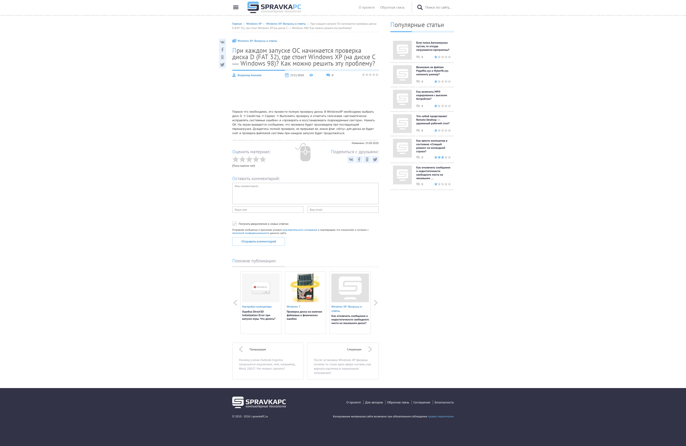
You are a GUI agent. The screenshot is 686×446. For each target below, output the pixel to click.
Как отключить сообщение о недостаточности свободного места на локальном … (433, 173)
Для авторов (374, 402)
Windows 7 (293, 306)
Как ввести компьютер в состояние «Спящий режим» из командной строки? (431, 146)
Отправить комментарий (258, 241)
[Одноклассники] (222, 57)
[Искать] (420, 7)
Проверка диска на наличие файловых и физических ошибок (304, 315)
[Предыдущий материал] (235, 302)
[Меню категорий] (235, 7)
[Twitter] (222, 64)
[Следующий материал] (375, 302)
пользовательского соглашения (299, 229)
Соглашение (421, 402)
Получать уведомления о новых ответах (264, 223)
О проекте (367, 7)
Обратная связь (392, 7)
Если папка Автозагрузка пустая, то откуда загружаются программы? (432, 46)
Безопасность (444, 402)
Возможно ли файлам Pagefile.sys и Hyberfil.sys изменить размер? (432, 70)
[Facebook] (222, 49)
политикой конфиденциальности (250, 233)
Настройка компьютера (257, 306)
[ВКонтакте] (222, 42)
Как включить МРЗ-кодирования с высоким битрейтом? (431, 95)
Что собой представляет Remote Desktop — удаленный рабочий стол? (432, 119)
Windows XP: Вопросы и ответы (257, 41)
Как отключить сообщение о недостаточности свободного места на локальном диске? (350, 319)
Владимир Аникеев (249, 75)
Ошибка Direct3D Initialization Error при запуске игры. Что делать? (258, 315)
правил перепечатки (441, 416)
